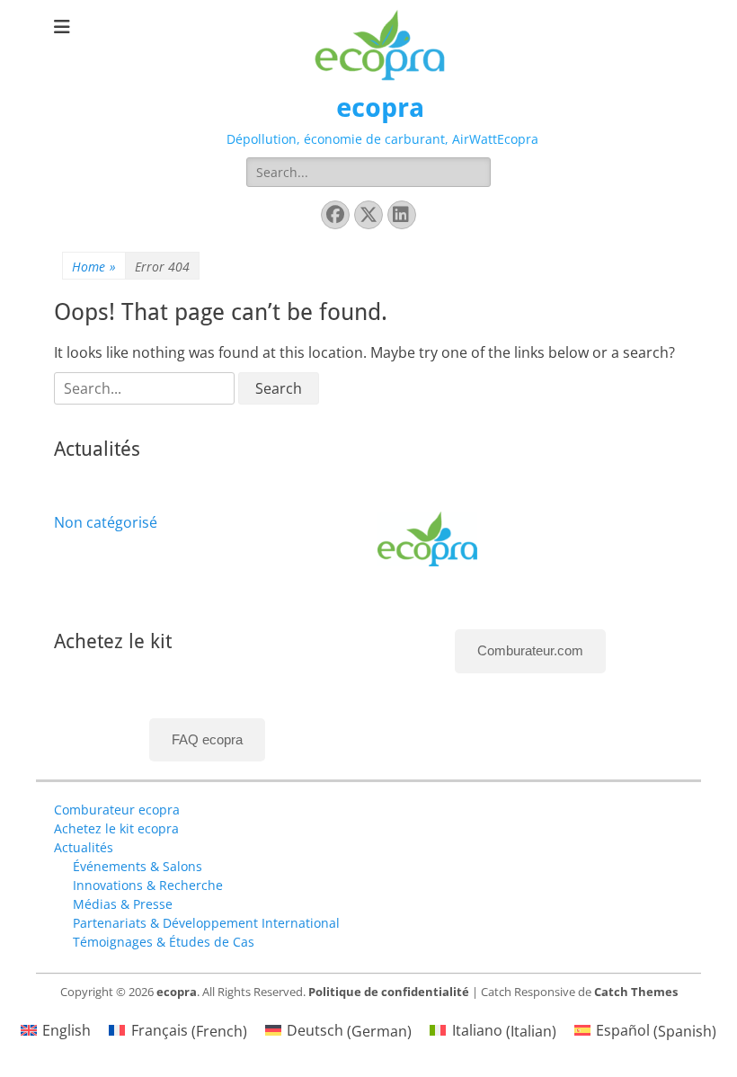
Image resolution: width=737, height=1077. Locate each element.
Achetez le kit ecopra (116, 828)
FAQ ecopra (207, 739)
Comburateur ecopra (117, 809)
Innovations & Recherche (148, 885)
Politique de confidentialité (388, 992)
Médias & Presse (123, 903)
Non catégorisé (105, 522)
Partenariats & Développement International (206, 922)
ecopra (380, 107)
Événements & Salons (137, 866)
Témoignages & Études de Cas (163, 941)
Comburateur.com (530, 650)
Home (94, 266)
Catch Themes (636, 992)
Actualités (83, 847)
